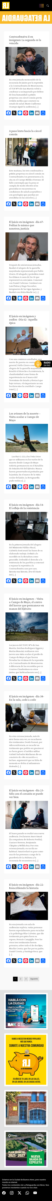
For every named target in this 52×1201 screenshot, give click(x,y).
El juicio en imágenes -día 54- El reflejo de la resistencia (26, 506)
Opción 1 (44, 368)
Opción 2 (44, 369)
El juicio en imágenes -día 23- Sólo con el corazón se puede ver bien (26, 794)
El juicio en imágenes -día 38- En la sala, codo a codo (26, 698)
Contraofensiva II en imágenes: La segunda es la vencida (25, 40)
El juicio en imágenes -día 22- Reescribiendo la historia (26, 886)
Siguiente (34, 979)
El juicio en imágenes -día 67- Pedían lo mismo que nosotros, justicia (26, 225)
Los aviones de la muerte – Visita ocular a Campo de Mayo (24, 417)
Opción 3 (44, 371)
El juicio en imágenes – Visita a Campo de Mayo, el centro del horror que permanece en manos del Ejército (26, 603)
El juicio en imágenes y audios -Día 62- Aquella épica (23, 319)
